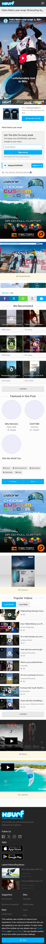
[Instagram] (15, 837)
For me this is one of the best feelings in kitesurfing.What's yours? (35, 375)
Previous (13, 481)
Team (25, 910)
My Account (7, 899)
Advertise (27, 899)
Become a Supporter (10, 904)
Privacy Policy (17, 931)
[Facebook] (3, 837)
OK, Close (23, 940)
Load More (23, 389)
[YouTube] (19, 837)
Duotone (7, 468)
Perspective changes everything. (12, 375)
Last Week (23, 604)
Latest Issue (7, 914)
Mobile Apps (28, 904)
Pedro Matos (9, 472)
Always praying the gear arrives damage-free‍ (12, 350)
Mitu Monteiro (11, 424)
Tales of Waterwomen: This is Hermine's (35, 324)
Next (32, 481)
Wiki (25, 915)
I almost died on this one (11, 324)
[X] (9, 837)
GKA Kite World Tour (11, 458)
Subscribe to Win (33, 118)
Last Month (9, 604)
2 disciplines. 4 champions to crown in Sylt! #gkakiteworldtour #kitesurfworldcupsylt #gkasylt (35, 350)
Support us (36, 165)
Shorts (19, 472)
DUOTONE (34, 424)
